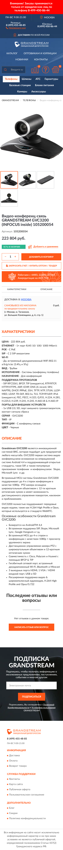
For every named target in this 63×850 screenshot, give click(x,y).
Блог (12, 808)
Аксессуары (38, 91)
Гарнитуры (51, 79)
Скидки (13, 813)
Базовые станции (20, 85)
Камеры (22, 91)
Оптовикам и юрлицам (40, 53)
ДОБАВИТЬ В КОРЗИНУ (41, 257)
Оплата (13, 761)
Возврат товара (18, 766)
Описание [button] (46, 289)
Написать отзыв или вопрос (31, 627)
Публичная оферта (19, 789)
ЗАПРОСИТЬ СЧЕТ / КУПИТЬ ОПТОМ (33, 266)
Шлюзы (26, 79)
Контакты (41, 59)
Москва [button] (26, 299)
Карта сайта (16, 784)
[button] (16, 28)
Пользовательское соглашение (26, 795)
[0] (55, 69)
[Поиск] (5, 69)
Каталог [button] (12, 53)
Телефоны (11, 79)
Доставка (14, 755)
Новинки (21, 59)
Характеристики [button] (16, 289)
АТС (38, 79)
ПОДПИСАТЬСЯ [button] (31, 697)
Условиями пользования (43, 708)
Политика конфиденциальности (27, 818)
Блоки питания (44, 85)
